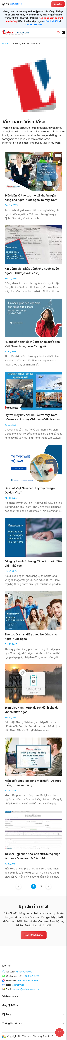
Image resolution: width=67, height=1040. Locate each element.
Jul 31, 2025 (10, 351)
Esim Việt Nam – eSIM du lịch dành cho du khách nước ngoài (32, 710)
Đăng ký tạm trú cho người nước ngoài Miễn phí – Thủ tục (33, 563)
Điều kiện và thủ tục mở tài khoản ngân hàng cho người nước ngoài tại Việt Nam (31, 198)
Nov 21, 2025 (11, 278)
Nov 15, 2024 (11, 717)
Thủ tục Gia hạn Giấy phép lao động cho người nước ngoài (31, 637)
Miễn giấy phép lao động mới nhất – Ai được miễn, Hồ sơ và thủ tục (33, 783)
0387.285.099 (16, 4)
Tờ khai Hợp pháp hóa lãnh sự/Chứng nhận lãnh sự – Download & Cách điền (32, 856)
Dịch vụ (6, 1014)
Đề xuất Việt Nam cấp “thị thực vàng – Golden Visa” (30, 490)
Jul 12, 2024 (10, 863)
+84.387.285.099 (33, 24)
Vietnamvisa (18, 984)
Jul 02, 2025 (10, 424)
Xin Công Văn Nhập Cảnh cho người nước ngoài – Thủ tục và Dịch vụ (32, 271)
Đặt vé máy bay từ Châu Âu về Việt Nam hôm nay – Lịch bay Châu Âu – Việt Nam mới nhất (33, 417)
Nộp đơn (57, 4)
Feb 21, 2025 (11, 571)
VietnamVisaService (27, 980)
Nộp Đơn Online (33, 935)
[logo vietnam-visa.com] (15, 32)
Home (5, 43)
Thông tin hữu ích (12, 1023)
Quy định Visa (10, 1005)
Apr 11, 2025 (11, 497)
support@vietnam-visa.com (26, 989)
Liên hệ (6, 965)
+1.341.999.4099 (51, 21)
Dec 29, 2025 (11, 205)
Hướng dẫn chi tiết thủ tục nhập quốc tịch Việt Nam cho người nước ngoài (32, 344)
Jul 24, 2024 (10, 790)
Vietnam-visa (10, 996)
